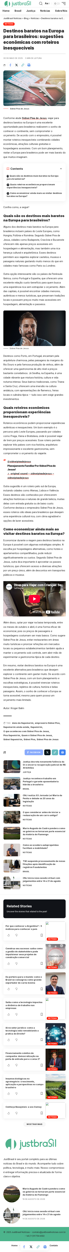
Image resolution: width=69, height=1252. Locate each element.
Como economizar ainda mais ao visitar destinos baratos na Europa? (34, 194)
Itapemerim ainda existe (16, 727)
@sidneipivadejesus (19, 461)
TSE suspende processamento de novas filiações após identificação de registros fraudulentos (44, 864)
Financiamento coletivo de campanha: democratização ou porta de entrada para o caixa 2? (23, 1056)
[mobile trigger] (63, 3)
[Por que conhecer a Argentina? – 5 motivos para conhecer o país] (56, 931)
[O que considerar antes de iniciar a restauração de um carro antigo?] (12, 817)
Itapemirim (36, 727)
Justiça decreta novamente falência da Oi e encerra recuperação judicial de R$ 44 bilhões (44, 764)
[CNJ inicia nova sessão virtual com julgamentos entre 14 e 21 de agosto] (12, 883)
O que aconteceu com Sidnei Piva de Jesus (26, 731)
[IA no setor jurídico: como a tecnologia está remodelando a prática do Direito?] (56, 1034)
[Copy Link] (22, 65)
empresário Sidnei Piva (47, 723)
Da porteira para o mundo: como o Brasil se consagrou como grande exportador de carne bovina (24, 980)
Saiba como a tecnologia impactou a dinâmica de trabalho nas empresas (24, 1005)
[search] (40, 3)
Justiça (27, 772)
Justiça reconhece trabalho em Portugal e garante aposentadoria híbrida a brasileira (41, 781)
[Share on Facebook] (10, 65)
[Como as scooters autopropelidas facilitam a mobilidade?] (12, 850)
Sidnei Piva (29, 739)
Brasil (26, 789)
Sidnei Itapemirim (12, 739)
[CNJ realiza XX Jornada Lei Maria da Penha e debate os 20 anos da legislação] (12, 800)
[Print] (29, 65)
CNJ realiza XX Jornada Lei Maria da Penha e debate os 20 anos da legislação (42, 798)
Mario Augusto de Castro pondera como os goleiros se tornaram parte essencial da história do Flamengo (44, 831)
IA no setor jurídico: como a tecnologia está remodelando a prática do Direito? (22, 1031)
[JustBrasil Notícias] (17, 3)
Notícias (9, 24)
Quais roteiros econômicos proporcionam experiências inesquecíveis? (31, 186)
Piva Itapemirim (11, 735)
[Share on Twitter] (16, 65)
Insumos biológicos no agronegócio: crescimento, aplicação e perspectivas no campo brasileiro (24, 1083)
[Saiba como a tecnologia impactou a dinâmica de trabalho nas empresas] (56, 1009)
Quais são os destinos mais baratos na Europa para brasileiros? (32, 177)
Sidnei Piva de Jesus (34, 118)
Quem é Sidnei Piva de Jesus (36, 735)
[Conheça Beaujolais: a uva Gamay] (56, 1110)
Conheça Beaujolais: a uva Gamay (24, 1107)
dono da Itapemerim (22, 723)
